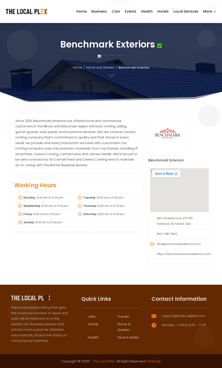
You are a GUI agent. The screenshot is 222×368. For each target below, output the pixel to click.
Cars (116, 11)
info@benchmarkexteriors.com (179, 244)
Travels (123, 316)
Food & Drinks (128, 337)
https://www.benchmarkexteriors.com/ (184, 254)
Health (147, 11)
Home (81, 11)
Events (130, 11)
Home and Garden (100, 67)
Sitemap (154, 361)
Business (99, 11)
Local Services (185, 11)
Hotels (163, 11)
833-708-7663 (167, 234)
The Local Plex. (104, 361)
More (207, 11)
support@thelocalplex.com (183, 316)
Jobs (92, 316)
